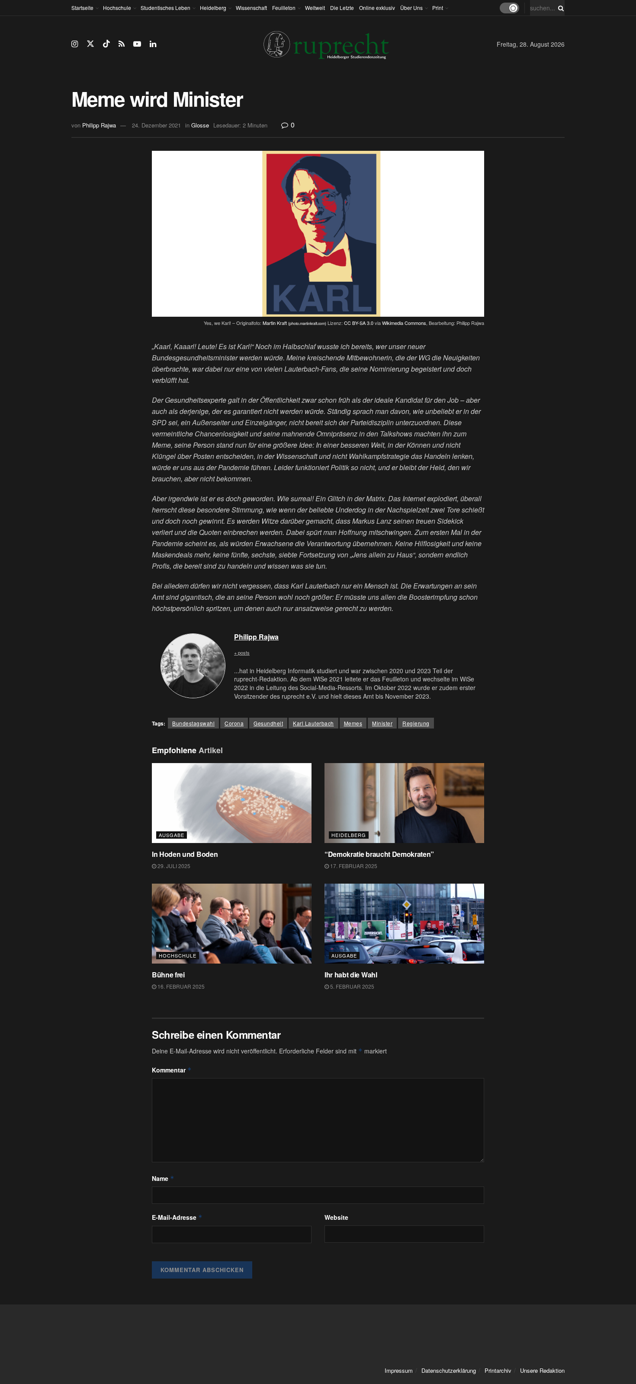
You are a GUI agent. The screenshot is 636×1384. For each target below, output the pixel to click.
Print (437, 7)
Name (163, 1178)
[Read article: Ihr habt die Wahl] (404, 924)
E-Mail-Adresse (177, 1217)
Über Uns (411, 7)
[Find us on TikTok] (106, 44)
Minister (382, 723)
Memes (353, 723)
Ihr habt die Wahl (350, 975)
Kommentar (172, 1070)
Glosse (200, 125)
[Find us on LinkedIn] (153, 44)
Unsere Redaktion (542, 1370)
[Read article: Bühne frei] (232, 924)
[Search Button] (559, 8)
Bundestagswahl (193, 723)
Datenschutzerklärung (448, 1370)
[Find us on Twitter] (90, 44)
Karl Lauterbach (313, 723)
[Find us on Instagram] (74, 44)
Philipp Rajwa (99, 125)
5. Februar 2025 (351, 986)
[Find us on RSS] (122, 44)
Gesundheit (268, 723)
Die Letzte (342, 7)
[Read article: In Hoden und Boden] (232, 803)
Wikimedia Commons (404, 322)
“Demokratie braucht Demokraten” (379, 854)
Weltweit (315, 7)
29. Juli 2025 (173, 865)
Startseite (82, 7)
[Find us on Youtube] (137, 44)
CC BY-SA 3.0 (358, 322)
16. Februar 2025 (180, 986)
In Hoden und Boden (185, 854)
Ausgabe (171, 834)
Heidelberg (213, 7)
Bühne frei (168, 975)
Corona (234, 723)
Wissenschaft (251, 7)
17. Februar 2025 (353, 865)
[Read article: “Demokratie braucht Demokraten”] (404, 803)
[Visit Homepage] (326, 44)
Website (336, 1217)
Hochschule (117, 7)
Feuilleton (284, 7)
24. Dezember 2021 (156, 125)
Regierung (416, 723)
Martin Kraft (294, 322)
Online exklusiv (377, 7)
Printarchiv (498, 1370)
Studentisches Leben (165, 7)
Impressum (399, 1370)
